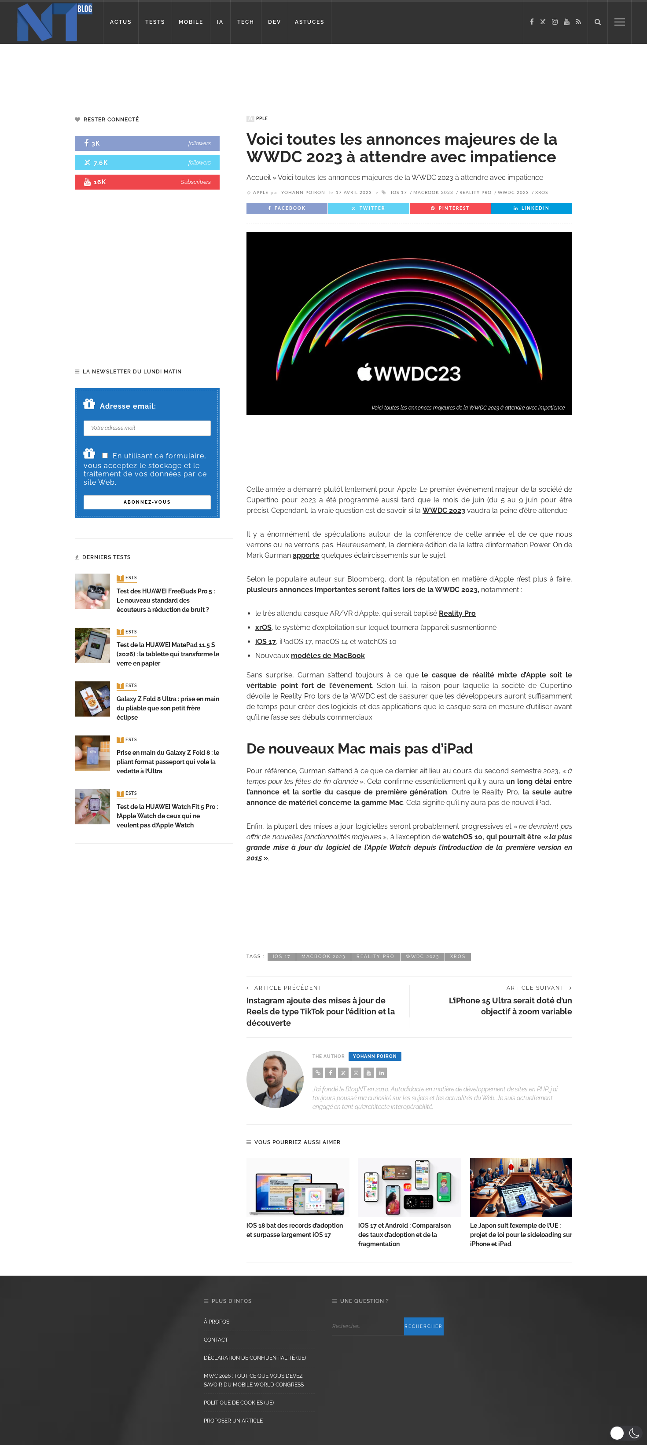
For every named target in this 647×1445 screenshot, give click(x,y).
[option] (297, 1199)
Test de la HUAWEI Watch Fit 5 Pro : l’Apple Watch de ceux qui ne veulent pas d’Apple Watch (167, 816)
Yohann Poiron (303, 192)
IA (220, 22)
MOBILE (191, 22)
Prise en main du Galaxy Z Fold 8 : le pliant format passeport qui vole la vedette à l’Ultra (168, 762)
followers (199, 143)
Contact (216, 1340)
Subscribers (196, 182)
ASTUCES (309, 22)
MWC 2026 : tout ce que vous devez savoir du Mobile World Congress (254, 1380)
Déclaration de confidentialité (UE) (255, 1358)
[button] (626, 1433)
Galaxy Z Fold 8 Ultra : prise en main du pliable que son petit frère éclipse (168, 708)
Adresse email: (128, 406)
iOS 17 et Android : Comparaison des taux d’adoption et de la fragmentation (404, 1234)
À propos (216, 1322)
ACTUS (121, 22)
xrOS (263, 627)
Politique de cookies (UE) (239, 1403)
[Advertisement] (169, 72)
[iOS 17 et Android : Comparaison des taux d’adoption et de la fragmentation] (409, 1187)
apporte (306, 555)
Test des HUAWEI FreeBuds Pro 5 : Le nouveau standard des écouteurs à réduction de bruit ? (166, 600)
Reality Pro (476, 192)
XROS (541, 192)
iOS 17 (399, 192)
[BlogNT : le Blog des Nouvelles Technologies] (54, 21)
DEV (274, 22)
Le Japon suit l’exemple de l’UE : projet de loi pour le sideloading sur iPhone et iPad (521, 1234)
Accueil (258, 177)
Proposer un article (233, 1421)
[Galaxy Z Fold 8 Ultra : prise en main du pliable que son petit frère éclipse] (92, 698)
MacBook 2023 (433, 192)
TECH (245, 22)
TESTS (155, 22)
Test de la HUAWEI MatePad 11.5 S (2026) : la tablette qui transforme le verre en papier (168, 654)
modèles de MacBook (328, 655)
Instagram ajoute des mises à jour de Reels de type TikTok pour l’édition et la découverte (320, 1011)
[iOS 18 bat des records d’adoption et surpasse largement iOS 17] (297, 1187)
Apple (258, 119)
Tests (127, 578)
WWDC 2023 (513, 192)
